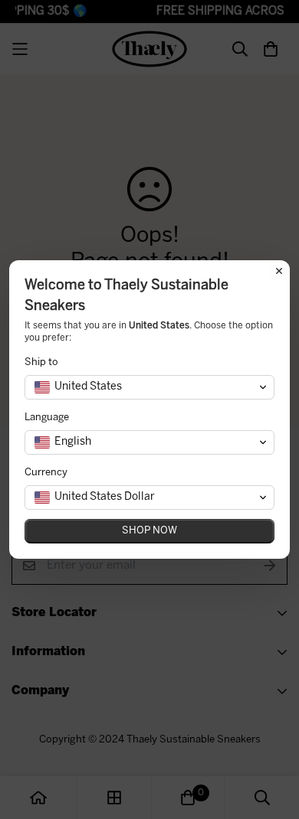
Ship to (41, 362)
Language (47, 418)
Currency (46, 473)
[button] (149, 387)
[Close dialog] (279, 271)
